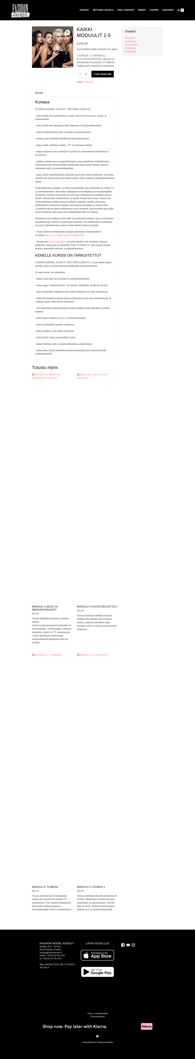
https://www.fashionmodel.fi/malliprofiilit (64, 235)
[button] (67, 32)
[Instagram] (133, 945)
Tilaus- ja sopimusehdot (97, 1013)
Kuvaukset (130, 38)
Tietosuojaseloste (97, 1016)
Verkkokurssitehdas (104, 1042)
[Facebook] (123, 945)
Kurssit (84, 10)
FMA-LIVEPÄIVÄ (125, 10)
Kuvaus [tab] (39, 92)
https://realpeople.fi (58, 241)
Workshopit (130, 51)
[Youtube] (128, 945)
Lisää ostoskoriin (102, 74)
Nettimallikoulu (103, 10)
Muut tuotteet (131, 44)
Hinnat (142, 10)
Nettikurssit (89, 82)
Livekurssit (130, 41)
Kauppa (154, 10)
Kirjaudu (168, 10)
